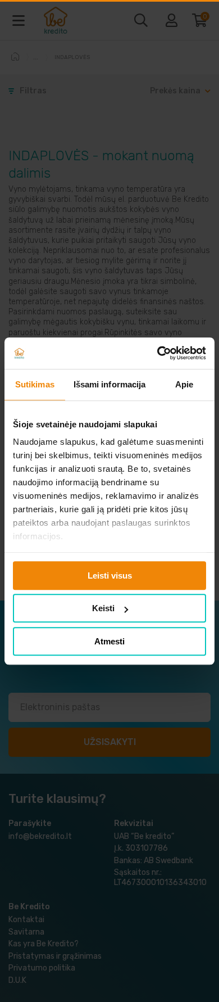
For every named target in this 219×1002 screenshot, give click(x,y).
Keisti (103, 608)
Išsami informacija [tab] (110, 384)
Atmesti (109, 641)
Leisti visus (110, 575)
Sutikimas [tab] (34, 384)
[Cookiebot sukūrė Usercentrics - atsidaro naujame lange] (157, 353)
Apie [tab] (184, 384)
